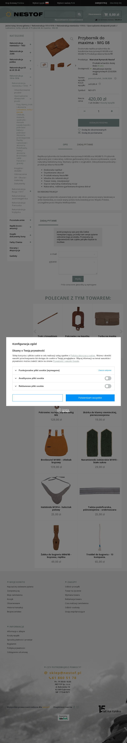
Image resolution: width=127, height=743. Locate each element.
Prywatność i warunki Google (66, 361)
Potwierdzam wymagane (37, 397)
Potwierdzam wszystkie (90, 397)
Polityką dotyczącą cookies (82, 355)
